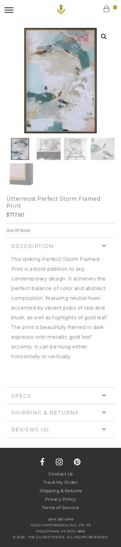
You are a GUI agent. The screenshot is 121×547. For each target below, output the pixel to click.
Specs (21, 396)
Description (32, 246)
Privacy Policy (60, 499)
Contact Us (60, 473)
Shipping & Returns (45, 413)
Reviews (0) (30, 429)
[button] (9, 10)
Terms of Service (60, 507)
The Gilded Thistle (60, 9)
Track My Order (60, 482)
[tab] (60, 312)
